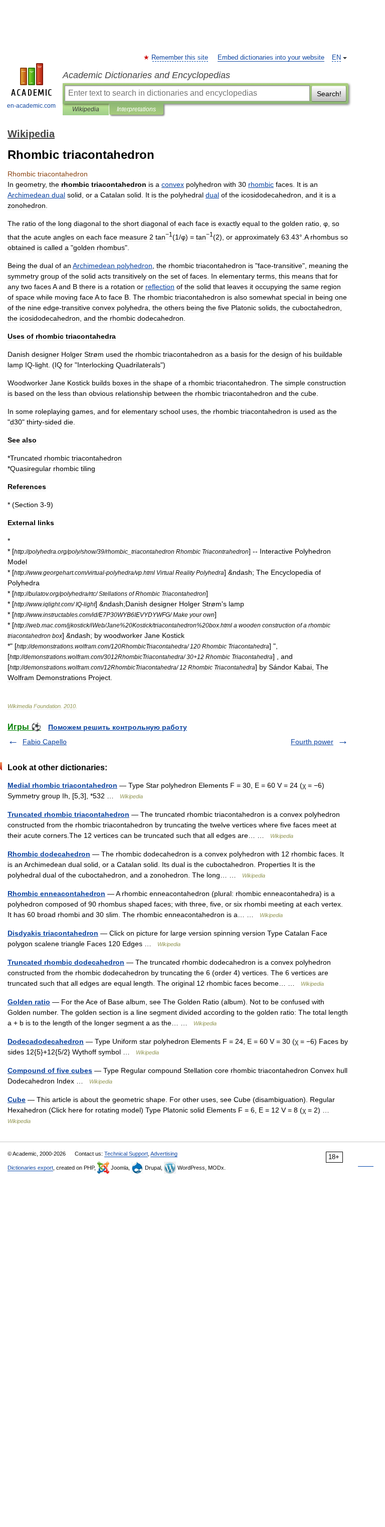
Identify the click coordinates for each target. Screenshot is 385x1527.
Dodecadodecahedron (46, 1041)
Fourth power (312, 742)
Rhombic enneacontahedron (56, 894)
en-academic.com (31, 105)
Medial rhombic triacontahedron (62, 785)
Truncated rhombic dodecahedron (66, 962)
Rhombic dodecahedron (49, 854)
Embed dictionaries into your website (271, 57)
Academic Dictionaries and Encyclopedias (146, 75)
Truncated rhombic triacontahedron (68, 814)
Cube (17, 1100)
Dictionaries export (30, 1168)
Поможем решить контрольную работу (117, 727)
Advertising (163, 1154)
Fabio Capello (45, 742)
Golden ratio (29, 1002)
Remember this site (180, 57)
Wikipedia (85, 109)
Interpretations (136, 109)
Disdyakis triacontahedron (53, 933)
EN (336, 57)
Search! (329, 94)
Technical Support (126, 1154)
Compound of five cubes (50, 1070)
